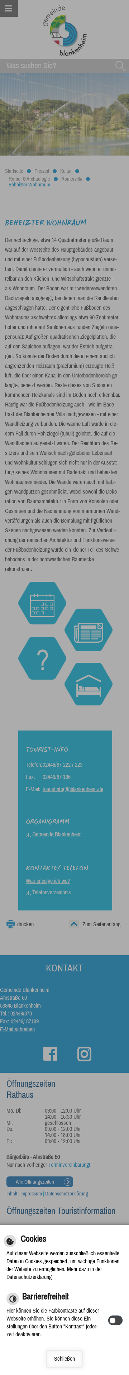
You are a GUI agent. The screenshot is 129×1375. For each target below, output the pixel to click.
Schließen (64, 1359)
